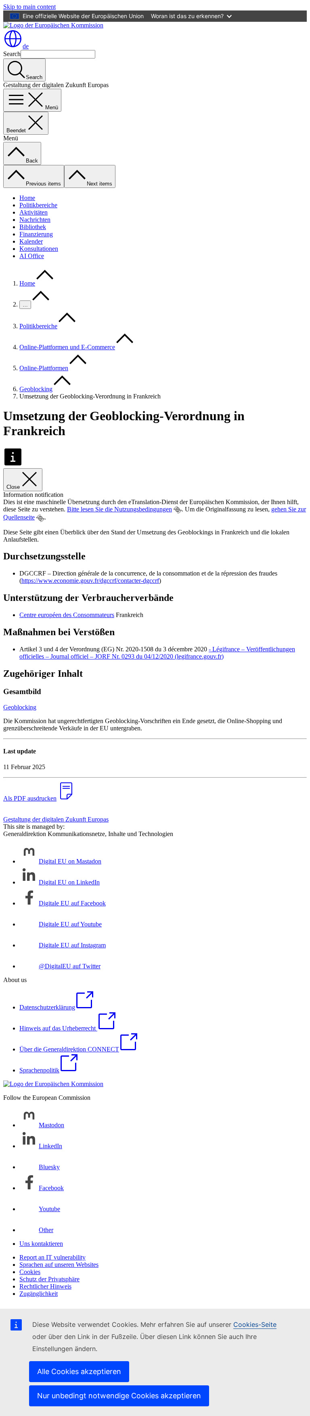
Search (12, 53)
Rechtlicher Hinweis (45, 1286)
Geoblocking (35, 389)
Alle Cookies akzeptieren (79, 1371)
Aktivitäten (33, 212)
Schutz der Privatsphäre (49, 1279)
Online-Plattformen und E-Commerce (67, 347)
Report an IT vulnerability (52, 1257)
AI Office (31, 255)
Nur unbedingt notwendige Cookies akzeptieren (119, 1395)
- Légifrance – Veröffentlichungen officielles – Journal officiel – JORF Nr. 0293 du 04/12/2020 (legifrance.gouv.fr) (157, 653)
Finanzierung (36, 234)
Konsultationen (38, 248)
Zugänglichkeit (38, 1293)
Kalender (31, 241)
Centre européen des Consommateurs (66, 614)
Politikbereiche (38, 205)
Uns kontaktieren (41, 1243)
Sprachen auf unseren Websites (58, 1264)
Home (27, 197)
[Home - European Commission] (53, 25)
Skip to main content (29, 6)
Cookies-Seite (254, 1324)
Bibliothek (32, 226)
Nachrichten (34, 219)
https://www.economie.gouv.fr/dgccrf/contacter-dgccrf (90, 580)
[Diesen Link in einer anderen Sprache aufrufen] (178, 510)
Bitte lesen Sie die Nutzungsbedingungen (119, 509)
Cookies (29, 1271)
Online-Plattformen (43, 368)
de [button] (26, 46)
